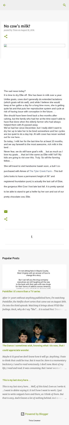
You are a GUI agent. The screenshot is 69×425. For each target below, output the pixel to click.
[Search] (64, 5)
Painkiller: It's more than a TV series (21, 291)
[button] (6, 37)
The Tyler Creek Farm (40, 171)
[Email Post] (6, 213)
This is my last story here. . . (16, 380)
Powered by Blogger (36, 414)
